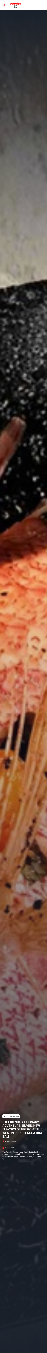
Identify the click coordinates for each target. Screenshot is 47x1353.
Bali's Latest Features (11, 1116)
